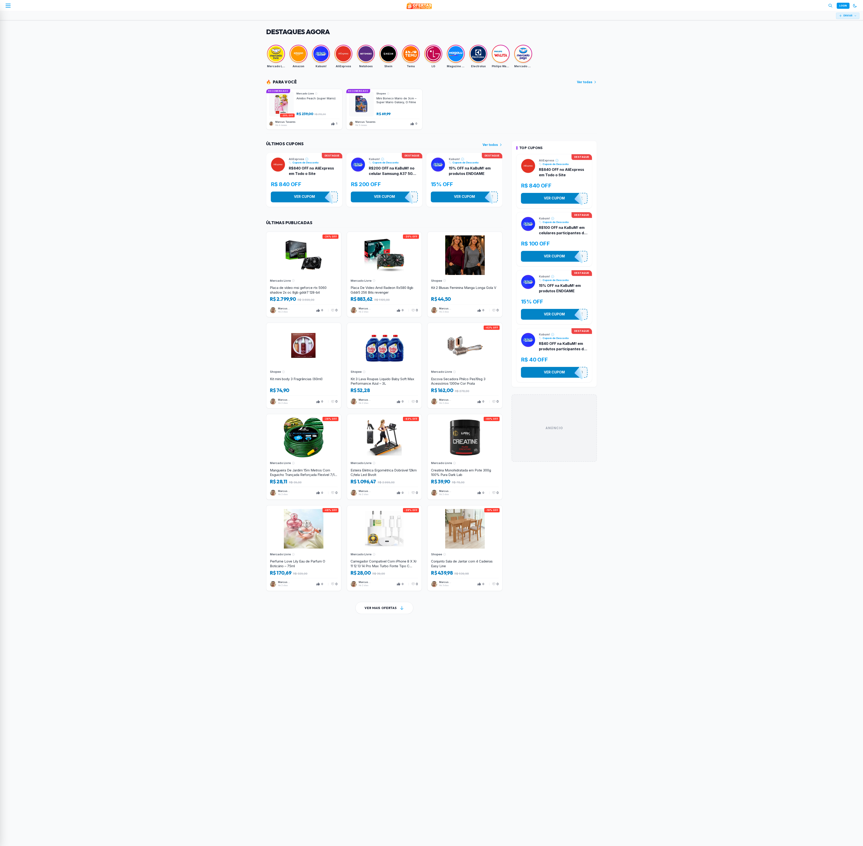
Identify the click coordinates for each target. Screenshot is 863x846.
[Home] (419, 5)
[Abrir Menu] (8, 5)
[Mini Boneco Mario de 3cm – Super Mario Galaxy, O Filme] (384, 109)
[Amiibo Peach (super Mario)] (304, 109)
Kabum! (374, 159)
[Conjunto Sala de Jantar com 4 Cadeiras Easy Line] (464, 548)
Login (843, 5)
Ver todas (584, 82)
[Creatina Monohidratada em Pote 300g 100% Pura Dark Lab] (464, 457)
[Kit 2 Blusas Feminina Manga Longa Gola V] (464, 274)
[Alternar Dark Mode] (855, 5)
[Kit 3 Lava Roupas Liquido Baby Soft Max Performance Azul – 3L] (384, 365)
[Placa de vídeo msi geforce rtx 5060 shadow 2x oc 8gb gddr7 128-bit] (303, 274)
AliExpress (296, 159)
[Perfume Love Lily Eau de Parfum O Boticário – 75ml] (303, 548)
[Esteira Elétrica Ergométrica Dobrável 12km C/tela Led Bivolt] (384, 457)
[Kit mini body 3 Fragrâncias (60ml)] (303, 365)
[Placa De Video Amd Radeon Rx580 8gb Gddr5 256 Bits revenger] (384, 274)
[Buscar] (830, 5)
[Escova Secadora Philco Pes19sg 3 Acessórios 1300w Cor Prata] (464, 365)
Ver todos (490, 145)
